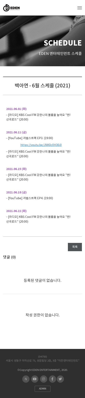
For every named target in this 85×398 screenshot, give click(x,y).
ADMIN (42, 388)
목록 (75, 247)
